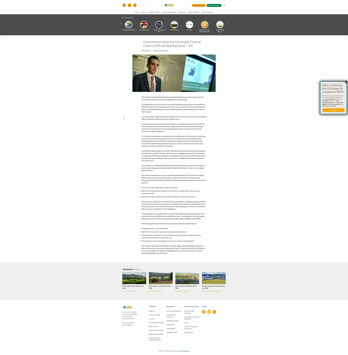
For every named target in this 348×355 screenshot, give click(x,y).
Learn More (333, 110)
